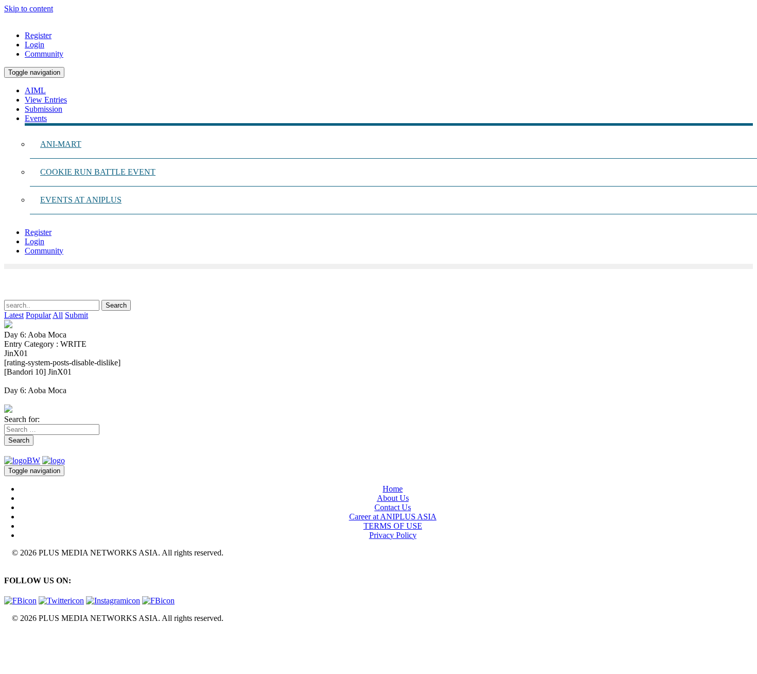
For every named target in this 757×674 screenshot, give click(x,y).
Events (36, 118)
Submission (43, 109)
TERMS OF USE (393, 525)
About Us (393, 498)
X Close (17, 635)
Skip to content (28, 8)
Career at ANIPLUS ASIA (393, 516)
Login (34, 44)
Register (38, 35)
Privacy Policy (393, 535)
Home (393, 488)
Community (44, 53)
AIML (35, 90)
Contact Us (392, 507)
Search (18, 440)
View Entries (46, 99)
